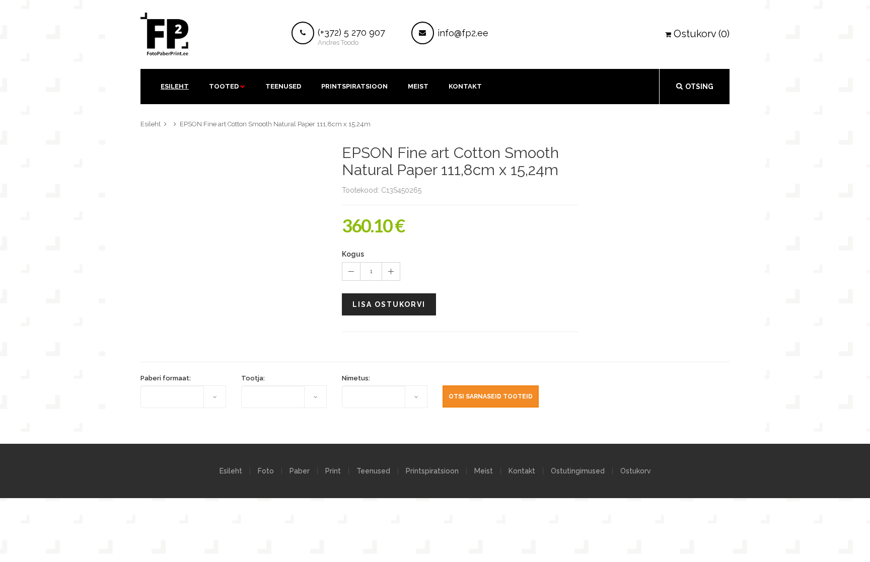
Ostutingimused (578, 470)
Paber (299, 470)
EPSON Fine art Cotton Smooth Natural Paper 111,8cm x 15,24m (275, 124)
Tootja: (253, 378)
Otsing (699, 87)
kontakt (465, 86)
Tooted (224, 86)
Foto (266, 470)
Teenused (283, 86)
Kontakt (522, 470)
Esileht (175, 86)
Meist (418, 86)
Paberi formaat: (165, 378)
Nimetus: (356, 378)
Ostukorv (635, 470)
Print (333, 470)
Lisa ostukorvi (388, 304)
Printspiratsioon (354, 86)
